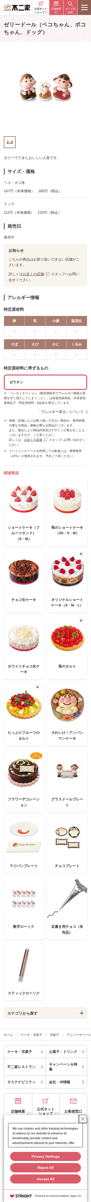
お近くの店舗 (33, 274)
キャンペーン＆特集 (63, 1066)
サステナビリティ (21, 1082)
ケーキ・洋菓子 (19, 1052)
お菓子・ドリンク (63, 1052)
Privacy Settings (46, 1156)
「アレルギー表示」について (61, 412)
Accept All (45, 1179)
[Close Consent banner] (83, 1119)
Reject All (45, 1168)
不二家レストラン (21, 1067)
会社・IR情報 (59, 1082)
